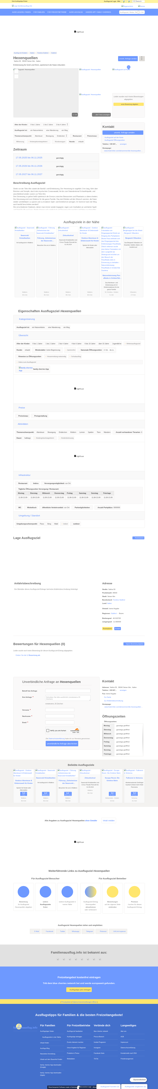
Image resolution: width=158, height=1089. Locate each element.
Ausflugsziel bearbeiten (75, 1031)
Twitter (62, 931)
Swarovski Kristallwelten (24, 236)
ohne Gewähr (91, 820)
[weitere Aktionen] (142, 58)
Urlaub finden (44, 1043)
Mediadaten (71, 1059)
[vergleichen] (16, 76)
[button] (46, 93)
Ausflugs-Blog (45, 1048)
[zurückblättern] (19, 93)
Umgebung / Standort (29, 515)
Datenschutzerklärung (57, 738)
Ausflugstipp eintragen (74, 1037)
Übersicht (23, 335)
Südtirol (114, 613)
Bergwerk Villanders (133, 238)
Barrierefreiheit (139, 1080)
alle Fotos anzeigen (102, 115)
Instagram (97, 1048)
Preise (21, 407)
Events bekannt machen (75, 1042)
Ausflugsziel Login (110, 1)
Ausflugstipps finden (47, 1031)
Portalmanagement (127, 1059)
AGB (122, 1037)
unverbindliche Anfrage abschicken (62, 743)
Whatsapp (75, 931)
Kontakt (117, 628)
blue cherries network (101, 1031)
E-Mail (36, 931)
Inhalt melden (109, 820)
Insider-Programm (100, 1042)
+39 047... (113, 144)
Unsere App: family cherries (98, 12)
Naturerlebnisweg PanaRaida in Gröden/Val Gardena (112, 277)
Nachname (26, 716)
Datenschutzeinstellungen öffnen (84, 1002)
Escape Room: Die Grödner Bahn (112, 779)
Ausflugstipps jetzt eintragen (80, 990)
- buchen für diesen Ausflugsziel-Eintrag (134, 904)
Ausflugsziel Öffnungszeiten (114, 140)
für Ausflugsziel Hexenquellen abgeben (23, 904)
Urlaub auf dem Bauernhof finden (51, 1059)
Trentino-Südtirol (119, 600)
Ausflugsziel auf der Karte (113, 137)
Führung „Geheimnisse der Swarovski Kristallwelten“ (46, 240)
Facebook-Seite (99, 1053)
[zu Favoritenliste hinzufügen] (16, 71)
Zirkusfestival (68, 235)
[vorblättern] (73, 93)
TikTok (96, 1059)
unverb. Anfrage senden (128, 59)
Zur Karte (107, 697)
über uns (123, 1031)
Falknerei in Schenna (134, 778)
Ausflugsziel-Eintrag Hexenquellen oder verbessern (90, 906)
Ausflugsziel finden (21, 12)
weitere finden (45, 904)
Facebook (49, 931)
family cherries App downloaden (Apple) (50, 1074)
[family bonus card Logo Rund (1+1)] (141, 6)
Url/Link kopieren (119, 931)
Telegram (89, 931)
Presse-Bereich (99, 1037)
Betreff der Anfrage (29, 691)
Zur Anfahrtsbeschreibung (113, 701)
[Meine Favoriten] (115, 12)
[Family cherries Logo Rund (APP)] (127, 6)
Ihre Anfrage (27, 697)
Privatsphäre (66, 1002)
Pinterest (103, 931)
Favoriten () (110, 1086)
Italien (109, 603)
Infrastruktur (24, 475)
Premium (140, 224)
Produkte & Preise (73, 1053)
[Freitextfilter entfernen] (138, 12)
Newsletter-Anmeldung (47, 1054)
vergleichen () (135, 1086)
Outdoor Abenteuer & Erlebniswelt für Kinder (90, 239)
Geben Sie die (27, 655)
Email (24, 722)
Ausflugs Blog (76, 12)
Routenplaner (139, 538)
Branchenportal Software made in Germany (62, 1087)
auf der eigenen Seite (112, 904)
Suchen (143, 12)
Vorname (25, 710)
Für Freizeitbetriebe (56, 12)
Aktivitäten (22, 424)
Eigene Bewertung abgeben (135, 644)
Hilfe (118, 1)
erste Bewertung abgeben (129, 104)
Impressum (124, 1042)
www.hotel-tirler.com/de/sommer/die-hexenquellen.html (123, 151)
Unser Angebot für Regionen (76, 1048)
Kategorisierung (27, 319)
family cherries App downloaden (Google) (50, 1066)
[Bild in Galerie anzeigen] (95, 80)
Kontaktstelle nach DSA (129, 1053)
